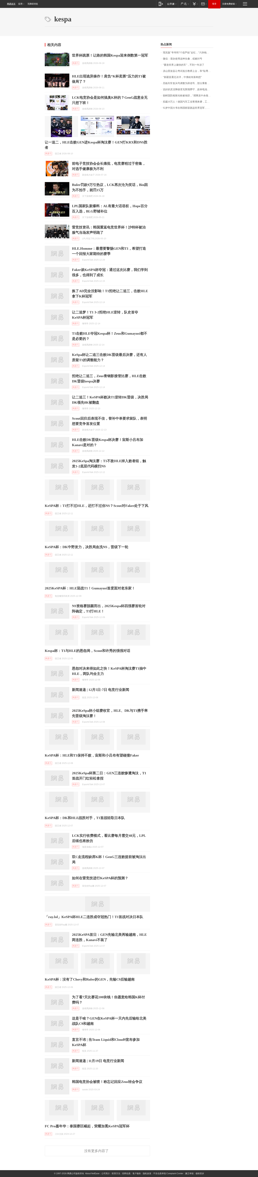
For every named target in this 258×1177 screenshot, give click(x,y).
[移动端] (161, 4)
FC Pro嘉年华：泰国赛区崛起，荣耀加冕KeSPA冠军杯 (87, 1126)
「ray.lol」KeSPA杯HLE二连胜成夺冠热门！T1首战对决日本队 (94, 917)
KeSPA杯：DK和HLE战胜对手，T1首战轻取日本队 (85, 818)
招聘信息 (126, 1173)
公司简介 (105, 1173)
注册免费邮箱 (228, 4)
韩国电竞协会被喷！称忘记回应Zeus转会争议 (107, 1082)
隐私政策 (147, 1173)
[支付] (194, 4)
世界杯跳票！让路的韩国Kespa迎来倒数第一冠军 (110, 55)
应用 (20, 4)
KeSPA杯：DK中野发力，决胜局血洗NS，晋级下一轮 (86, 547)
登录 (214, 4)
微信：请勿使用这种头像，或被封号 (182, 58)
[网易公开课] (172, 4)
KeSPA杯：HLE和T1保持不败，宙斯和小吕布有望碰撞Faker (92, 755)
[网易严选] (184, 4)
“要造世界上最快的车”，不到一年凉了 (183, 65)
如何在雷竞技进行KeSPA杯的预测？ (100, 878)
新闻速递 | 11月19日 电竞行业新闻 (98, 1061)
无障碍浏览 (32, 4)
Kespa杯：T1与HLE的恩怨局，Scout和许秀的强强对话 (87, 651)
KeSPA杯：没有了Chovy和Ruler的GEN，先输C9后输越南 (90, 979)
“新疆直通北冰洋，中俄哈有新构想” (182, 77)
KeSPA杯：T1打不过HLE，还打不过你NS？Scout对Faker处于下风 (96, 506)
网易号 (75, 63)
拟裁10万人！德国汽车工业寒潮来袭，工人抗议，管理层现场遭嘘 (188, 101)
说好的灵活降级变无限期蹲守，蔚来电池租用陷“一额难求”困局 (188, 89)
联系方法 (116, 1173)
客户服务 (137, 1173)
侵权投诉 (200, 1173)
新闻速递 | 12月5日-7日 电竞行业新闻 (100, 690)
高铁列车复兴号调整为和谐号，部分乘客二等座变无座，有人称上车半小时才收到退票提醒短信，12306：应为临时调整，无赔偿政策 (188, 83)
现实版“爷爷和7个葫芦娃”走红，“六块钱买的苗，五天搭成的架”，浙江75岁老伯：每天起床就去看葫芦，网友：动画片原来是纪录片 (188, 52)
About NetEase (92, 1173)
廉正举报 (189, 1173)
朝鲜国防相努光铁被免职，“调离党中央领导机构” (188, 95)
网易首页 (11, 4)
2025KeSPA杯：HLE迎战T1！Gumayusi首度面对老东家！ (90, 588)
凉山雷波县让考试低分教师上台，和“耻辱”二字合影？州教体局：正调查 (188, 71)
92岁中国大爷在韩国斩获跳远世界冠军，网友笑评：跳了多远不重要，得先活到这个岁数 (188, 108)
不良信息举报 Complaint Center (168, 1173)
